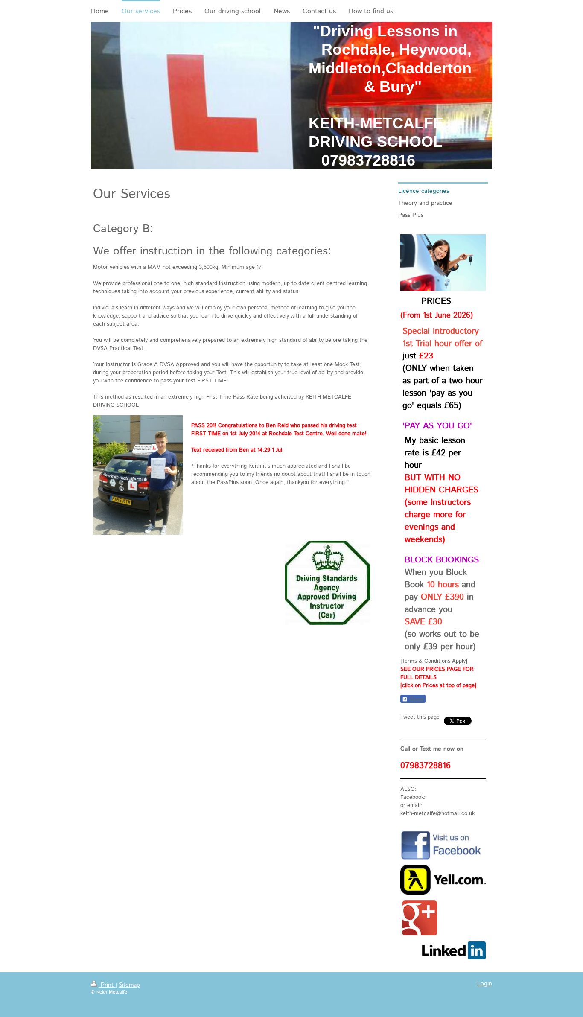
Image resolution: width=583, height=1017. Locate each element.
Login (484, 983)
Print (107, 985)
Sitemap (129, 985)
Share (416, 699)
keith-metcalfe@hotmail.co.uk (437, 814)
